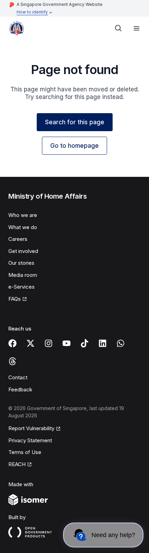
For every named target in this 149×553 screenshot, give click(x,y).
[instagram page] (48, 343)
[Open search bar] (118, 28)
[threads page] (12, 361)
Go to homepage (74, 145)
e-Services (21, 286)
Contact (17, 377)
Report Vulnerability (31, 428)
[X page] (30, 343)
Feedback (20, 389)
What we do (22, 227)
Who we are (22, 215)
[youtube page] (66, 343)
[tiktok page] (84, 343)
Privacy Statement (30, 440)
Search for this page (74, 122)
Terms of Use (24, 452)
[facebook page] (12, 343)
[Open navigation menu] (136, 28)
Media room (22, 275)
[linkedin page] (102, 343)
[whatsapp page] (120, 343)
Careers (17, 239)
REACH (17, 464)
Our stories (21, 263)
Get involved (23, 251)
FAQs (14, 299)
